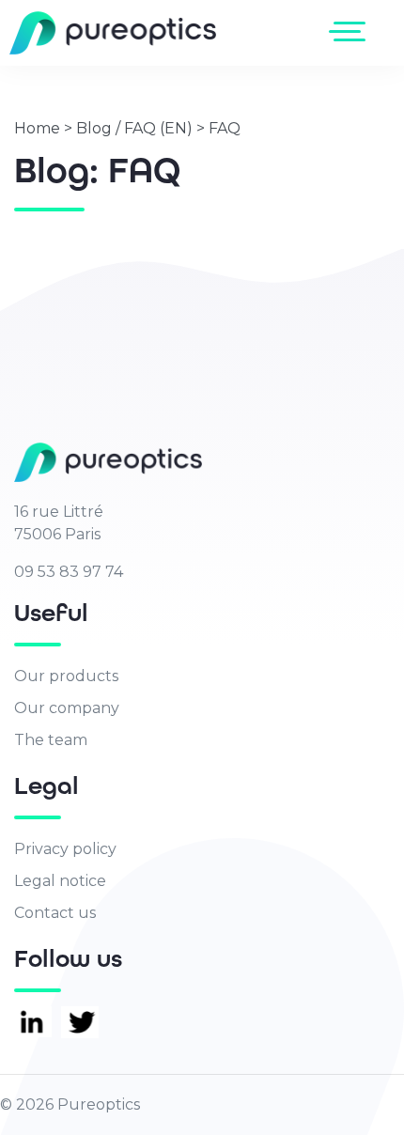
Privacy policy (65, 849)
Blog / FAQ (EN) (134, 128)
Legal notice (60, 881)
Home (37, 128)
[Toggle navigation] (351, 31)
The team (50, 740)
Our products (66, 676)
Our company (66, 708)
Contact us (55, 913)
